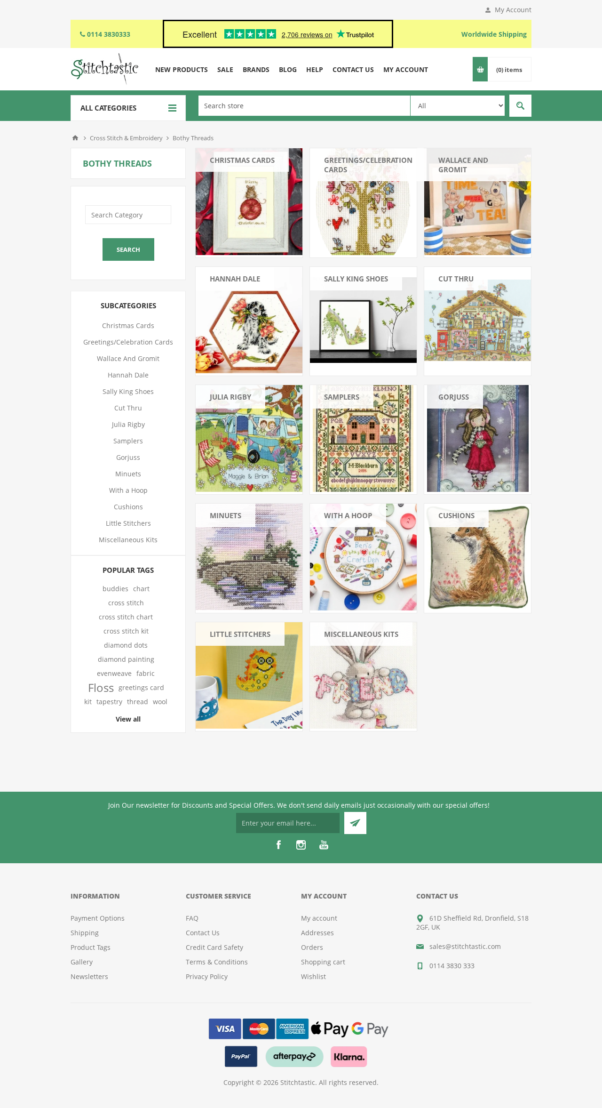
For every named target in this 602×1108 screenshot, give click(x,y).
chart (141, 588)
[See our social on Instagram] (301, 844)
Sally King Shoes (356, 278)
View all (128, 719)
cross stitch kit (126, 630)
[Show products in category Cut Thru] (477, 320)
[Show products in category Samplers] (363, 438)
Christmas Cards (242, 160)
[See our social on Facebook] (278, 844)
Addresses (317, 932)
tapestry (109, 701)
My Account (513, 9)
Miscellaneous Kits (361, 634)
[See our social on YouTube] (323, 844)
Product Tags (91, 947)
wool (160, 701)
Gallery (82, 961)
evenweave (114, 673)
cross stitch (126, 602)
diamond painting (126, 659)
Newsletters (89, 976)
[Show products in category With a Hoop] (363, 557)
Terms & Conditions (217, 961)
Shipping (85, 932)
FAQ (192, 918)
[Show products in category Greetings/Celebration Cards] (363, 201)
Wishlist (313, 976)
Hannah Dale (235, 278)
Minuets (225, 515)
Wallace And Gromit (463, 164)
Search (520, 106)
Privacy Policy (207, 976)
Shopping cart (323, 961)
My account (319, 918)
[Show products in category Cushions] (477, 557)
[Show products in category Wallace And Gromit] (477, 201)
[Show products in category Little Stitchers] (249, 675)
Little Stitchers (240, 634)
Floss (101, 688)
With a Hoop (348, 515)
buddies (115, 588)
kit (88, 701)
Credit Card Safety (214, 947)
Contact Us (203, 932)
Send (355, 823)
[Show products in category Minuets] (249, 557)
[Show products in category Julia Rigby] (249, 438)
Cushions (456, 515)
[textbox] (304, 106)
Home (75, 137)
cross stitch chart (126, 616)
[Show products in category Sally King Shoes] (363, 320)
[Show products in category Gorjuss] (477, 438)
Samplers (341, 396)
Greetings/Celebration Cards (368, 164)
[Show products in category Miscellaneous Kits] (363, 675)
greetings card (141, 687)
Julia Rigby (230, 396)
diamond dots (126, 645)
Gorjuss (453, 396)
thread (137, 701)
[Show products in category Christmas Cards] (249, 201)
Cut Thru (456, 278)
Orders (312, 947)
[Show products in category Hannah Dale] (249, 320)
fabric (145, 673)
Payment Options (98, 918)
